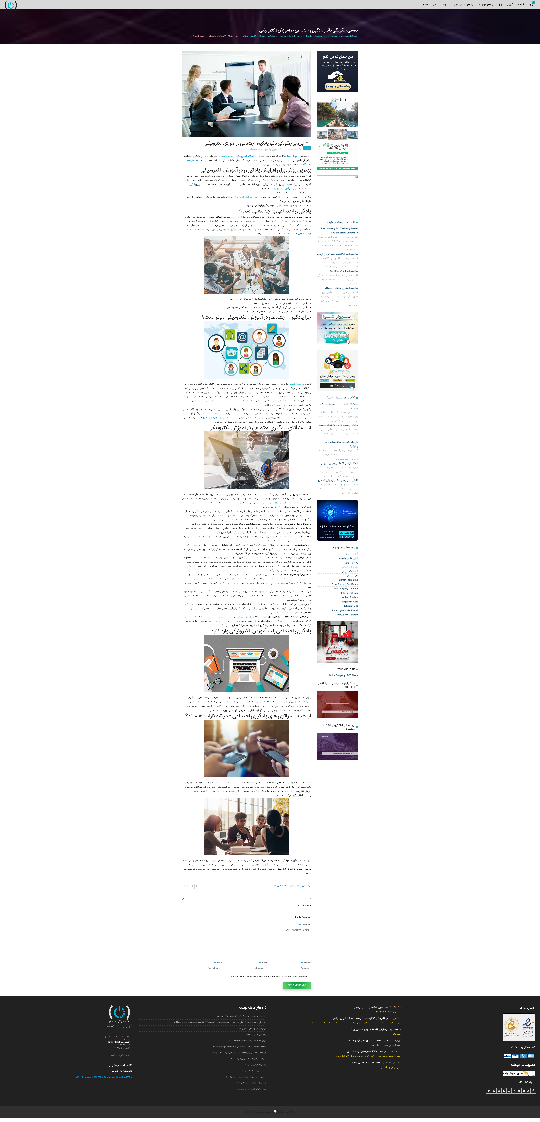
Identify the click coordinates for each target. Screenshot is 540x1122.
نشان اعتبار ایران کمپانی (122, 1071)
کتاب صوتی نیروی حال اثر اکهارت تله (341, 288)
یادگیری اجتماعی (270, 885)
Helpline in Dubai (350, 602)
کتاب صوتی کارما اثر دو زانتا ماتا (343, 271)
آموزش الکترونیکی (219, 170)
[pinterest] (493, 1090)
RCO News (352, 675)
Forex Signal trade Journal (345, 610)
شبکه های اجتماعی (245, 617)
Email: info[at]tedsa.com (119, 1042)
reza (398, 1029)
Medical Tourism (350, 597)
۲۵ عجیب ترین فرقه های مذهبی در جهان (372, 1007)
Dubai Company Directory (345, 588)
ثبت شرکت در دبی (349, 571)
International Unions (348, 580)
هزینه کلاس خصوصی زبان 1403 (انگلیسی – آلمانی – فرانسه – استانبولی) (239, 1052)
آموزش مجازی (351, 554)
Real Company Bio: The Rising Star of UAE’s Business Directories (239, 1046)
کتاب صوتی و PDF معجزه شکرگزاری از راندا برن (367, 1051)
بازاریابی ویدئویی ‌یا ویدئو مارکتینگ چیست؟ (338, 425)
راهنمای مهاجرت (350, 562)
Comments (257, 149)
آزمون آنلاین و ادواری (348, 558)
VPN (78, 1077)
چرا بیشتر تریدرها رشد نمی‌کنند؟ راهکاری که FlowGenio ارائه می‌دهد (241, 1016)
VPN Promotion (106, 1077)
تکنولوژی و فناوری (248, 36)
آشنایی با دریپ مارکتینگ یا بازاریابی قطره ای (338, 480)
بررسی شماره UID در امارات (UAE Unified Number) (247, 1040)
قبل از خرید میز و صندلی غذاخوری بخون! (251, 1028)
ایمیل (285, 625)
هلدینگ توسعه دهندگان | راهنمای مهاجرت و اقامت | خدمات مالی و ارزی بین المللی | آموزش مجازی (317, 36)
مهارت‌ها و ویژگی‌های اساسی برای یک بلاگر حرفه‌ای (248, 1058)
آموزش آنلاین (300, 885)
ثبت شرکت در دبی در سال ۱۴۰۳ (255, 1064)
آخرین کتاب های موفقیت (340, 222)
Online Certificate (349, 593)
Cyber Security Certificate (345, 584)
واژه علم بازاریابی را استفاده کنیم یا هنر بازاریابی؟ (372, 1029)
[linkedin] (488, 1090)
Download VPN (124, 1077)
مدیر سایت (291, 149)
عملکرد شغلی (304, 234)
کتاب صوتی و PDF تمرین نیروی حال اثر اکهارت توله (370, 1040)
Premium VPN (89, 1077)
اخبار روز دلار (352, 575)
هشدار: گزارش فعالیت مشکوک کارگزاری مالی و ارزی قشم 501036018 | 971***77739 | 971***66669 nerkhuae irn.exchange (220, 1022)
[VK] (498, 1090)
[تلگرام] (504, 1090)
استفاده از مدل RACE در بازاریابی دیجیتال (339, 463)
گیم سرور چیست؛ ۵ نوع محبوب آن (253, 1070)
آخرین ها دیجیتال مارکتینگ (339, 398)
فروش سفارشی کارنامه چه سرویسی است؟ (251, 1089)
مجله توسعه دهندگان (266, 36)
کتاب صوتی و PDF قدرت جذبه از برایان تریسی (337, 254)
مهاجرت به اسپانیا (350, 567)
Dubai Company (337, 675)
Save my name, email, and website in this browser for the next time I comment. (269, 977)
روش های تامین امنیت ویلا (256, 1034)
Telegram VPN (351, 606)
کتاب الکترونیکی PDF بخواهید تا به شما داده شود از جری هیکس (361, 1018)
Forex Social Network (347, 615)
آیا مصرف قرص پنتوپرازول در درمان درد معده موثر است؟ (245, 1077)
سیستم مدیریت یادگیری (214, 418)
